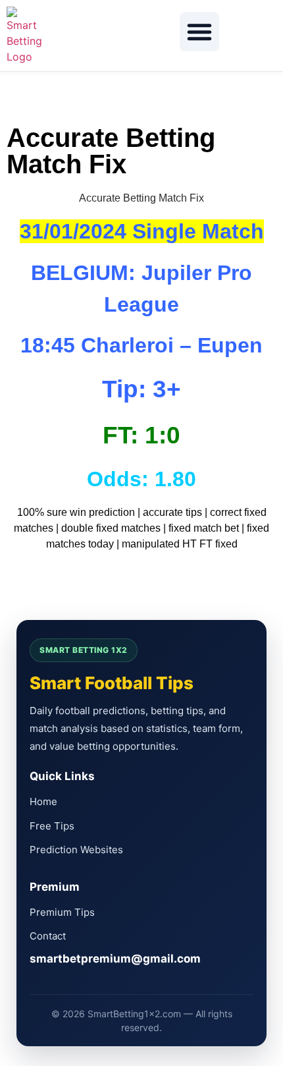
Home (43, 801)
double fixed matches (111, 528)
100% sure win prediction (76, 512)
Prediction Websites (76, 849)
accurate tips (172, 512)
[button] (199, 31)
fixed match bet (203, 528)
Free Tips (52, 826)
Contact (48, 936)
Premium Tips (62, 912)
